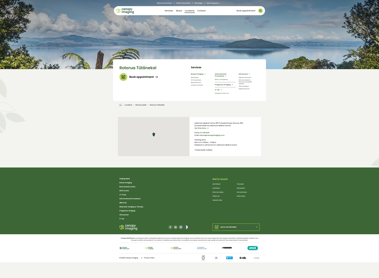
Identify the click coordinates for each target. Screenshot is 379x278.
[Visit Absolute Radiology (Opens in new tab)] (225, 248)
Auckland (216, 188)
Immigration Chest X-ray (222, 93)
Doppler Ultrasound (244, 89)
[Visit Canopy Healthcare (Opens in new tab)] (129, 248)
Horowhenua (242, 192)
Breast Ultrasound (196, 82)
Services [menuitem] (169, 10)
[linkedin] (176, 227)
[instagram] (181, 227)
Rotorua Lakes (141, 105)
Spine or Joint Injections (221, 79)
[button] (260, 10)
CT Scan (122, 195)
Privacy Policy (149, 258)
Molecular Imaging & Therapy (131, 207)
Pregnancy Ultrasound (245, 77)
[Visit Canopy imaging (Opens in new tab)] (153, 248)
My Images (199, 3)
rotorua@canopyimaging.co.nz (212, 135)
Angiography (124, 178)
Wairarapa (241, 196)
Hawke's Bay (217, 200)
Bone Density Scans (127, 187)
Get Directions (200, 128)
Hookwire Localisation (197, 85)
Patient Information (183, 3)
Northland (216, 184)
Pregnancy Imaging (223, 85)
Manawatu (241, 188)
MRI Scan (123, 203)
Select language (212, 3)
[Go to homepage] (120, 105)
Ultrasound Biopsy (244, 86)
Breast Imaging (197, 74)
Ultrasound (243, 74)
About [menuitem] (179, 10)
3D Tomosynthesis (196, 80)
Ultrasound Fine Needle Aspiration (245, 82)
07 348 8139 (204, 133)
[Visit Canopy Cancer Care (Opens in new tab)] (177, 248)
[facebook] (170, 227)
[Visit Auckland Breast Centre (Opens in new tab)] (201, 248)
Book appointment (246, 10)
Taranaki (240, 184)
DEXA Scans (124, 191)
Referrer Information (164, 3)
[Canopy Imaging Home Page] (125, 10)
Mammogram (195, 77)
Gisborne (216, 196)
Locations (128, 105)
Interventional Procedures (220, 75)
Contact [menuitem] (201, 10)
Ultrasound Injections (245, 80)
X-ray (217, 90)
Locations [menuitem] (189, 10)
